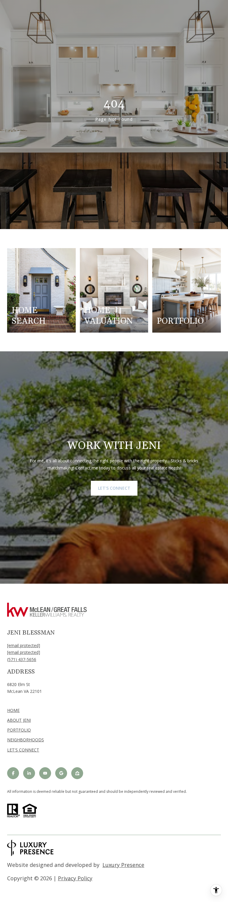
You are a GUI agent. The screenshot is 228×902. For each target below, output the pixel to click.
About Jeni (19, 720)
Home (13, 710)
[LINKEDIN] (29, 773)
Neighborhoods (25, 740)
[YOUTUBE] (45, 773)
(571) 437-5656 (21, 659)
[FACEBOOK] (13, 773)
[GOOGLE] (61, 773)
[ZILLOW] (77, 773)
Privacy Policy (75, 878)
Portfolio (19, 730)
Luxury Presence (123, 864)
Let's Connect (23, 750)
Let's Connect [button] (114, 488)
